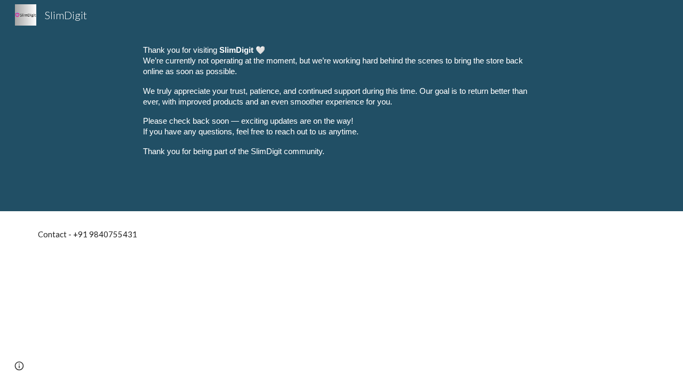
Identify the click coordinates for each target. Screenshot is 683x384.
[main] (341, 105)
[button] (19, 365)
